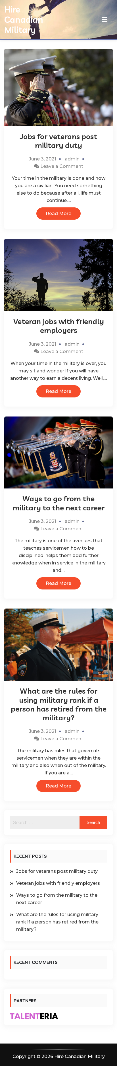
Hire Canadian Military (23, 19)
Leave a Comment (61, 166)
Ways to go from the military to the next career (58, 503)
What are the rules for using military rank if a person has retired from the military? (58, 704)
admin (72, 159)
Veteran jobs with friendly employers (58, 326)
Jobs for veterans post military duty (58, 141)
